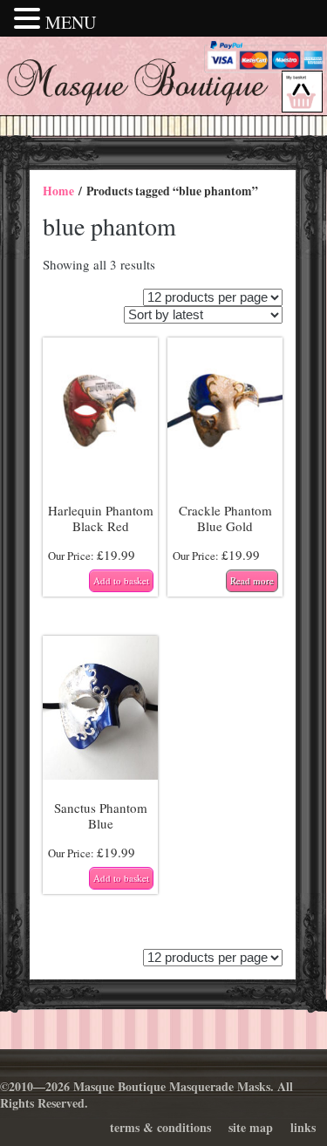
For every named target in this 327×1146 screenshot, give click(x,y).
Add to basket (121, 580)
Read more (252, 580)
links (303, 1127)
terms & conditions (160, 1127)
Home (58, 191)
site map (250, 1127)
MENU (70, 22)
